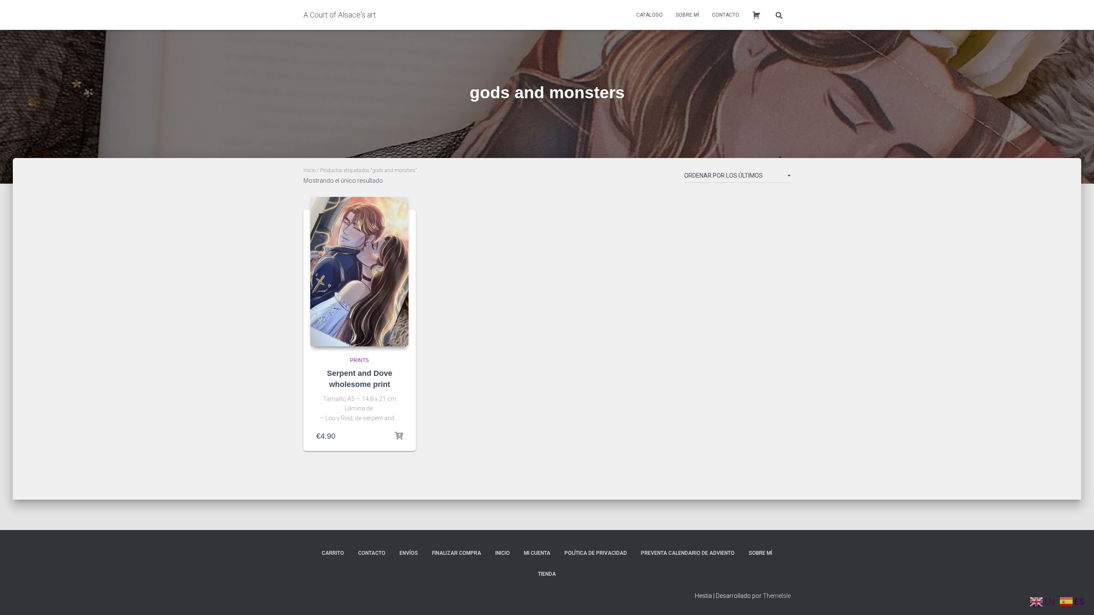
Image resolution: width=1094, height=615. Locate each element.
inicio (502, 553)
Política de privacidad (596, 553)
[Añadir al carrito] (398, 436)
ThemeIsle (777, 595)
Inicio (309, 170)
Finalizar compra (456, 553)
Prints (359, 360)
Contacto (725, 15)
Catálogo (649, 15)
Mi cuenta (537, 553)
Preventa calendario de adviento (688, 553)
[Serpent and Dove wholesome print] (359, 271)
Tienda (547, 574)
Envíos (409, 553)
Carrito (333, 553)
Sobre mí (687, 15)
